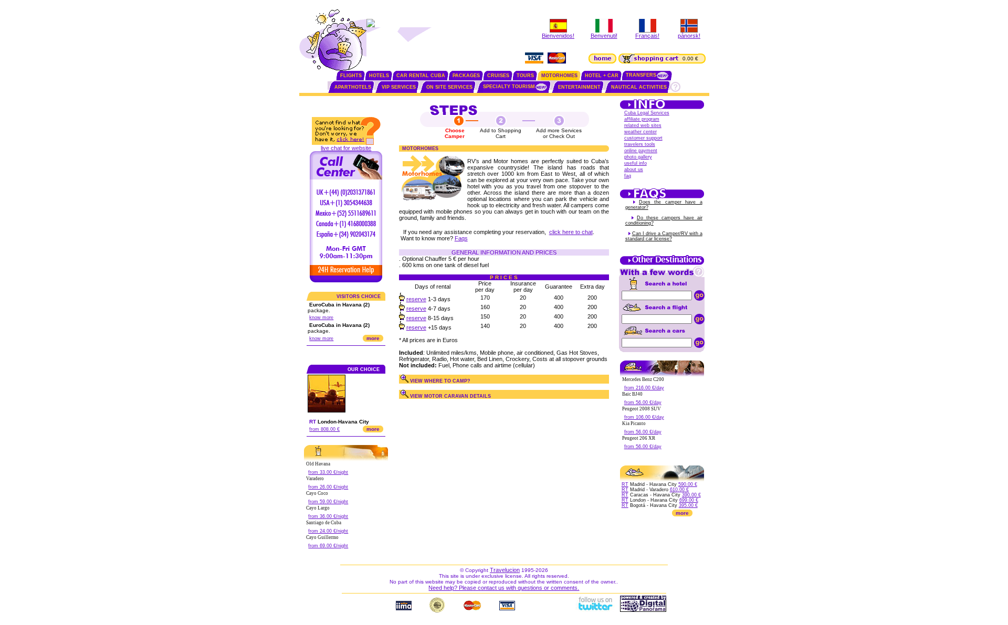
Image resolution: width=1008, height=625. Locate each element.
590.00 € (687, 484)
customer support (643, 138)
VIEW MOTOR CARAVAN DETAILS (449, 396)
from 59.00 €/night (328, 501)
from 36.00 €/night (328, 516)
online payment (640, 150)
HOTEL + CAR (601, 75)
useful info (635, 163)
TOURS (525, 75)
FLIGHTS (351, 75)
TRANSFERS (641, 75)
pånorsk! (689, 36)
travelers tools (639, 144)
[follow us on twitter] (595, 610)
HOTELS (379, 75)
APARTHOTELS (352, 87)
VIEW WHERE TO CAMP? (439, 381)
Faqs (461, 238)
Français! (647, 36)
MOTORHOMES (559, 75)
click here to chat (571, 232)
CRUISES (498, 75)
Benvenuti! (604, 36)
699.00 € (688, 500)
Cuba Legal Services (646, 112)
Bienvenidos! (558, 36)
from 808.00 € (324, 429)
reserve (416, 299)
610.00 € (679, 489)
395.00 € (688, 505)
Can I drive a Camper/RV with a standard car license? (663, 236)
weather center (640, 131)
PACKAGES (466, 75)
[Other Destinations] (662, 264)
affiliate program (641, 119)
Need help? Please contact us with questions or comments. (503, 588)
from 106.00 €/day (644, 417)
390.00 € (691, 494)
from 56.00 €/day (643, 402)
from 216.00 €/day (644, 387)
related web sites (643, 125)
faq (627, 175)
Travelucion (505, 570)
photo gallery (638, 157)
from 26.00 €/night (328, 487)
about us (633, 169)
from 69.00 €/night (328, 545)
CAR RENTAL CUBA (420, 75)
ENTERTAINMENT (579, 87)
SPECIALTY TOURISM (509, 86)
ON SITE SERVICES (449, 87)
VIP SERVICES (399, 87)
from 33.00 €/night (328, 472)
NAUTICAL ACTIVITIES (639, 87)
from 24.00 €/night (328, 531)
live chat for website (346, 148)
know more (321, 317)
